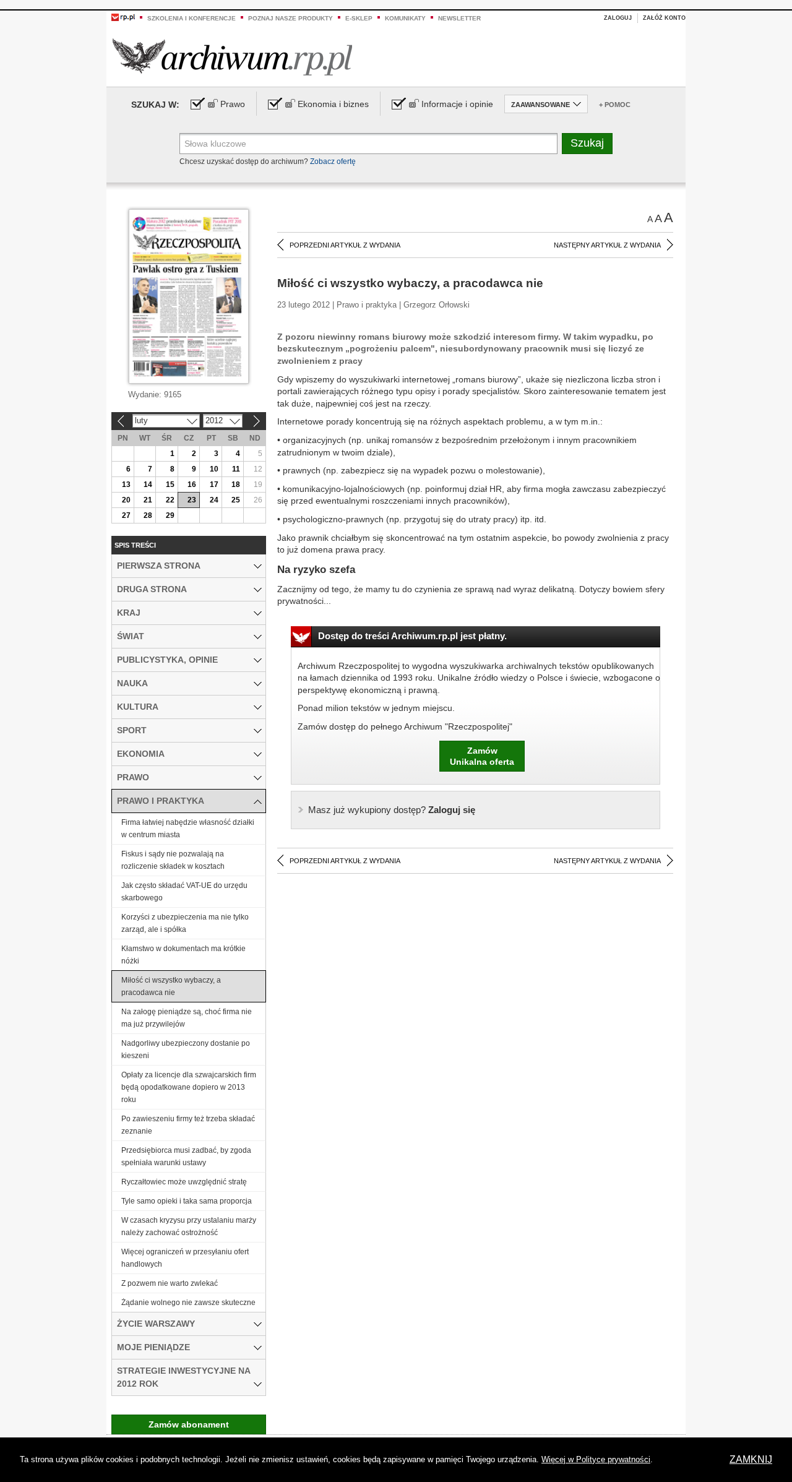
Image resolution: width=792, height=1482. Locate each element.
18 (235, 484)
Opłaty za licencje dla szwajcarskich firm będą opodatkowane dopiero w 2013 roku (188, 1087)
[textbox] (368, 143)
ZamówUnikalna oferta (482, 756)
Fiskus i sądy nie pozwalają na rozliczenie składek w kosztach (173, 860)
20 (126, 500)
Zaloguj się (391, 809)
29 (170, 515)
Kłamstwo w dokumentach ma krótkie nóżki (183, 954)
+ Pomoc (615, 104)
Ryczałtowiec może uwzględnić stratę (184, 1182)
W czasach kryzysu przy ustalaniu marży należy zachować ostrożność (188, 1226)
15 (170, 484)
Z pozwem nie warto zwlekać (169, 1283)
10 (214, 469)
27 (126, 515)
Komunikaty (405, 18)
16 (191, 484)
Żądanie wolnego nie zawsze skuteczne (188, 1302)
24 (214, 500)
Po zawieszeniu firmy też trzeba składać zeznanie (188, 1124)
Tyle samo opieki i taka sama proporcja (186, 1201)
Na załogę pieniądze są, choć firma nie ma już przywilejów (186, 1017)
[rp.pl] (123, 16)
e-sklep (358, 18)
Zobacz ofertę (333, 161)
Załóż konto (664, 18)
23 (191, 500)
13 (126, 484)
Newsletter (459, 18)
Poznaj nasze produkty (290, 18)
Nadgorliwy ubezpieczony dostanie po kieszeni (185, 1049)
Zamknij (751, 1459)
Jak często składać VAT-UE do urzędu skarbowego (184, 891)
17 (214, 484)
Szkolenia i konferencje (191, 18)
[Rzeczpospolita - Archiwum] (232, 56)
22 (170, 500)
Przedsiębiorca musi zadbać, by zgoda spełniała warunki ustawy (186, 1156)
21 (148, 500)
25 (235, 500)
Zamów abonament (188, 1424)
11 (236, 469)
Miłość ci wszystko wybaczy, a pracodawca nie (171, 986)
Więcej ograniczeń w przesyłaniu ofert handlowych (185, 1258)
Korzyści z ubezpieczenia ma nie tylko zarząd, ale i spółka (185, 923)
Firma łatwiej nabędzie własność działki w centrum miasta (187, 828)
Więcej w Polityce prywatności (595, 1459)
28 (148, 515)
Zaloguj (618, 18)
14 (148, 484)
